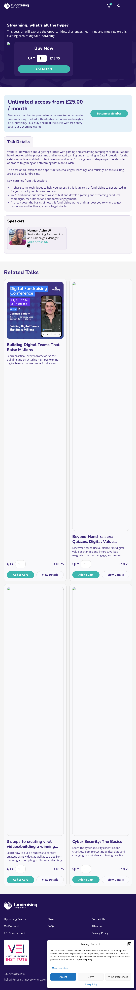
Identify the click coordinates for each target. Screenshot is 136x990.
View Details (50, 575)
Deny (91, 976)
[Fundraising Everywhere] (16, 6)
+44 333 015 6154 (14, 974)
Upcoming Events (15, 919)
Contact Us (98, 919)
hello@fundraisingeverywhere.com (25, 979)
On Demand (11, 926)
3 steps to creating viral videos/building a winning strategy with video (31, 844)
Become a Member (109, 113)
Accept (63, 976)
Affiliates (97, 926)
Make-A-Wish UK (37, 242)
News (51, 919)
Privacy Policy (91, 984)
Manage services (60, 968)
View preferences (118, 976)
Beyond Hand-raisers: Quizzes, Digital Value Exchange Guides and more (97, 539)
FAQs (51, 926)
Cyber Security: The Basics (97, 841)
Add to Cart (43, 69)
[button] (129, 944)
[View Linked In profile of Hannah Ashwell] (28, 246)
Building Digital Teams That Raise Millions (33, 347)
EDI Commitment (14, 933)
